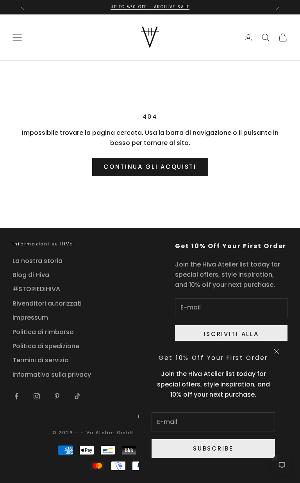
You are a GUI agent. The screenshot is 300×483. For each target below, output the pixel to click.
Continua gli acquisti (150, 167)
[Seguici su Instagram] (37, 396)
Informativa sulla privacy (51, 374)
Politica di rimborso (43, 331)
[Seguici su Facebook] (16, 396)
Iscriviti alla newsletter (231, 339)
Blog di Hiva (30, 274)
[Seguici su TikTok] (77, 396)
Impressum (30, 317)
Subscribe (213, 448)
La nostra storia (37, 260)
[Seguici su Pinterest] (57, 396)
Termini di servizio (40, 360)
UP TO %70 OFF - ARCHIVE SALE (150, 7)
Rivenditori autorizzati (47, 303)
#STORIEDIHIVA (36, 288)
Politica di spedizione (45, 346)
